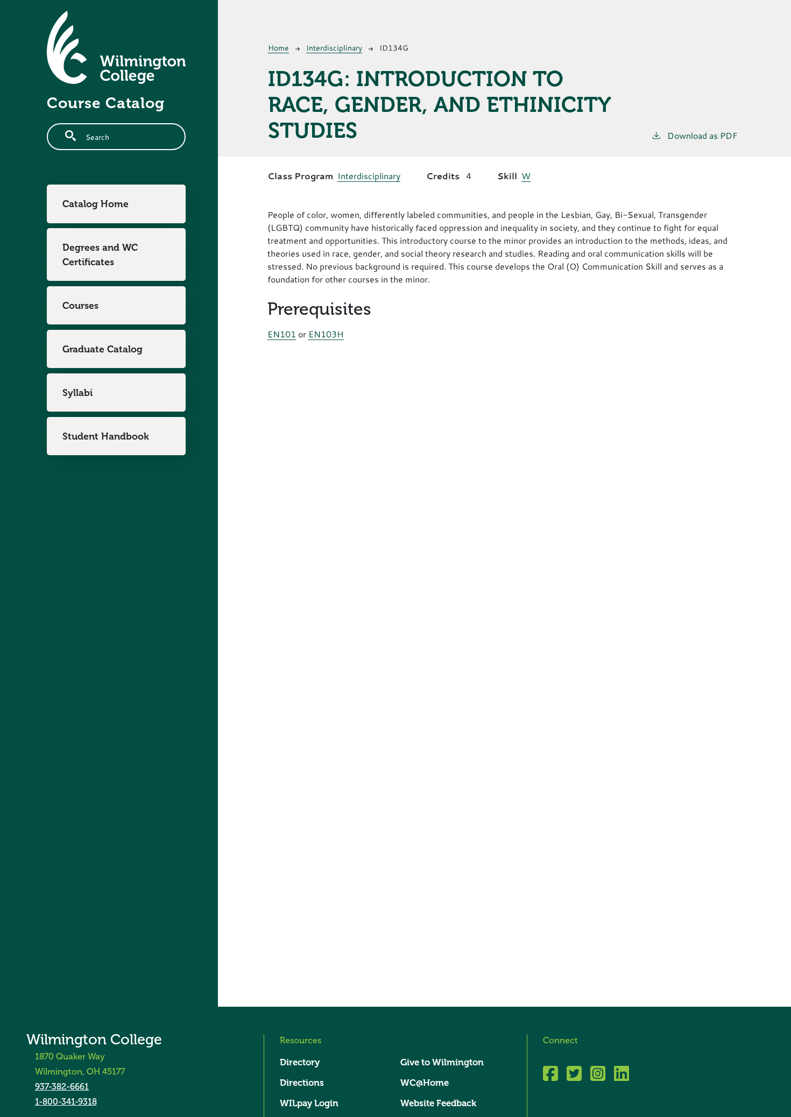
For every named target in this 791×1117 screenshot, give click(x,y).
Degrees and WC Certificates (100, 254)
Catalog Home (95, 204)
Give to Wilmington (442, 1062)
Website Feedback (438, 1103)
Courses (80, 305)
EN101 (281, 334)
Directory (300, 1062)
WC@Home (424, 1083)
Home (278, 48)
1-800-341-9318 (66, 1102)
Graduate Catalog (102, 348)
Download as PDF (702, 135)
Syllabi (77, 392)
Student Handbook (105, 435)
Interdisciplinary (334, 48)
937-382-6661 (62, 1086)
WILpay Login (309, 1103)
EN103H (326, 334)
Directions (302, 1083)
